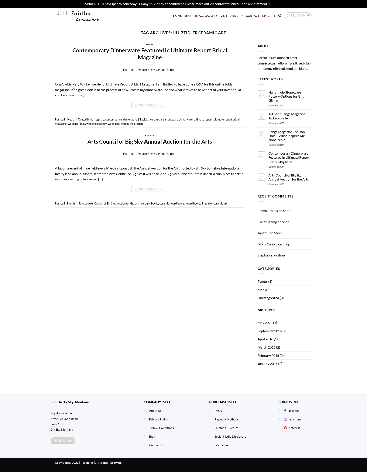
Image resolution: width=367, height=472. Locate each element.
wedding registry (96, 123)
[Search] (279, 16)
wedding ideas (76, 123)
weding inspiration (132, 123)
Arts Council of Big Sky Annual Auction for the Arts (150, 141)
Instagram (294, 419)
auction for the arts (128, 203)
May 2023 (265, 323)
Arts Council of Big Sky (101, 203)
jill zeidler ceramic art (151, 119)
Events (149, 135)
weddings (113, 123)
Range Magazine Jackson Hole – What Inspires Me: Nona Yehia (287, 136)
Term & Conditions (161, 428)
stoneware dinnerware (179, 119)
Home (177, 15)
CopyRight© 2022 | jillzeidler (74, 462)
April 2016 (265, 339)
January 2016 (268, 363)
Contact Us (156, 445)
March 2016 (266, 347)
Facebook (292, 410)
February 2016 (268, 355)
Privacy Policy (158, 419)
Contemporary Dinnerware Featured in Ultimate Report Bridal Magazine (288, 157)
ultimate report (203, 119)
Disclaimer (222, 445)
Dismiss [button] (276, 4)
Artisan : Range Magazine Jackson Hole (286, 116)
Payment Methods (227, 419)
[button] (298, 15)
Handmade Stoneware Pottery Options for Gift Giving (286, 96)
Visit (223, 15)
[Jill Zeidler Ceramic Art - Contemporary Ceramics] (84, 16)
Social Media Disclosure (230, 436)
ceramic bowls (149, 203)
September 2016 (270, 331)
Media (150, 44)
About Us (155, 410)
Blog (152, 436)
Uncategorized (268, 298)
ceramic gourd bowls (172, 203)
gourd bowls (193, 203)
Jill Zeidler (168, 70)
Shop (188, 15)
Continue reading (150, 104)
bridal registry (95, 119)
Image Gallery (206, 15)
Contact (253, 15)
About (235, 15)
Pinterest (293, 428)
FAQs (218, 410)
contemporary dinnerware (121, 119)
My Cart (268, 15)
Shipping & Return (227, 428)
